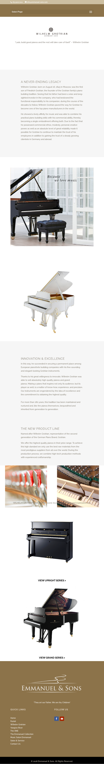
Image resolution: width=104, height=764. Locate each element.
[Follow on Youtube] (62, 719)
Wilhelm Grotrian (17, 724)
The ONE (14, 731)
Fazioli (13, 721)
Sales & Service (17, 741)
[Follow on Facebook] (56, 719)
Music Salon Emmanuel (20, 737)
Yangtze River (16, 728)
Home (13, 718)
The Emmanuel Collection (21, 734)
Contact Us (15, 744)
